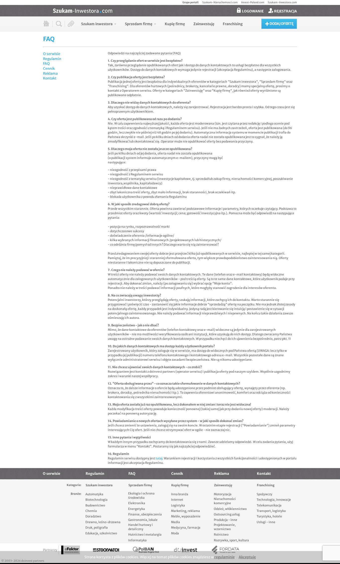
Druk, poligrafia (96, 527)
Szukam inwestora (99, 485)
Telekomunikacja (269, 505)
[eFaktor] (70, 550)
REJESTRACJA (285, 11)
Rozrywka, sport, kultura (231, 540)
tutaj (159, 458)
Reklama (50, 73)
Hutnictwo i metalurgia (145, 534)
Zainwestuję (223, 485)
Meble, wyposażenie (185, 516)
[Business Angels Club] (146, 550)
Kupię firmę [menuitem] (175, 24)
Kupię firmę (180, 485)
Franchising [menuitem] (233, 24)
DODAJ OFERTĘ (281, 23)
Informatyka (137, 540)
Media (175, 522)
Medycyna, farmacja (185, 527)
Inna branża (179, 494)
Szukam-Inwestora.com (282, 2)
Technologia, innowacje (274, 499)
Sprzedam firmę (140, 485)
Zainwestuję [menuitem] (203, 24)
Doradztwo (93, 516)
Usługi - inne (266, 522)
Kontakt (50, 78)
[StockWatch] (106, 550)
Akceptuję (247, 557)
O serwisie (51, 54)
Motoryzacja (222, 494)
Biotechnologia (96, 499)
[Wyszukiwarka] (59, 24)
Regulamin (52, 59)
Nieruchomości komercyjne (225, 501)
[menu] (162, 24)
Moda (175, 533)
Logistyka (178, 505)
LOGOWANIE (252, 11)
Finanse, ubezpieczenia (145, 514)
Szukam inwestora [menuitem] (97, 24)
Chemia (91, 511)
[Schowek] (71, 24)
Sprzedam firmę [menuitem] (138, 24)
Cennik (49, 68)
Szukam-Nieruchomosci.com (220, 2)
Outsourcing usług (227, 514)
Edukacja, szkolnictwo (101, 533)
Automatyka (94, 494)
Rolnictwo (221, 534)
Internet (177, 499)
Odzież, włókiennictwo (230, 509)
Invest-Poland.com (252, 2)
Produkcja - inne (225, 520)
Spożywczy (264, 494)
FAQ (46, 63)
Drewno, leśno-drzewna (102, 522)
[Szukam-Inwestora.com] (175, 10)
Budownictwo (95, 505)
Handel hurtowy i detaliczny (140, 527)
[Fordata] (225, 550)
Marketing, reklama (185, 511)
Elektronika (136, 503)
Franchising (266, 485)
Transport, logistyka (271, 511)
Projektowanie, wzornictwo (225, 527)
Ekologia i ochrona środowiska (141, 495)
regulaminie (224, 557)
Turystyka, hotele (269, 516)
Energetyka (136, 509)
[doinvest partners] (185, 550)
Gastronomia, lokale (143, 520)
